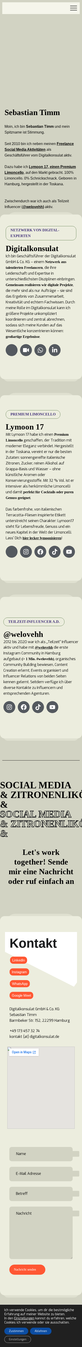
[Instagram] (26, 552)
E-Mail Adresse (28, 1173)
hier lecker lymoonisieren (42, 538)
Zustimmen (16, 1331)
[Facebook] (40, 552)
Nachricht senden (25, 1269)
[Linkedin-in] (55, 350)
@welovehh (33, 207)
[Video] (26, 350)
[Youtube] (69, 552)
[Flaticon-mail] (12, 350)
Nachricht (24, 1213)
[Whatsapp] (40, 350)
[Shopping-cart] (12, 552)
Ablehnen (41, 1331)
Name (21, 1153)
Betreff (22, 1193)
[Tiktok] (55, 552)
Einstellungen (24, 1318)
